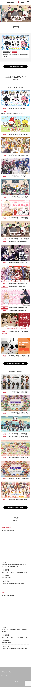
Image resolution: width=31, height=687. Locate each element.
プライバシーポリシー (7, 672)
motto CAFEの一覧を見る (14, 363)
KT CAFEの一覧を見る (14, 507)
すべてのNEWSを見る (15, 66)
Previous (2, 47)
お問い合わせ (5, 675)
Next (29, 47)
